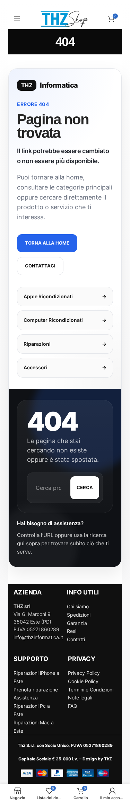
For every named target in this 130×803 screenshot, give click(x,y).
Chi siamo (78, 606)
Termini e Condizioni (90, 689)
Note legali (80, 697)
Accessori (65, 367)
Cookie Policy (83, 681)
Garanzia (77, 623)
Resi (71, 631)
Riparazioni (65, 344)
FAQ (72, 706)
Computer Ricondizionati (65, 320)
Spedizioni (78, 615)
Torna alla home (47, 243)
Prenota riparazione (36, 689)
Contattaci (40, 265)
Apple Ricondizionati (65, 296)
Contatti (76, 639)
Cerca (85, 487)
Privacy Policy (84, 673)
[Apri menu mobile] (17, 19)
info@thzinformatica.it (38, 637)
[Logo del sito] (65, 18)
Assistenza (26, 697)
